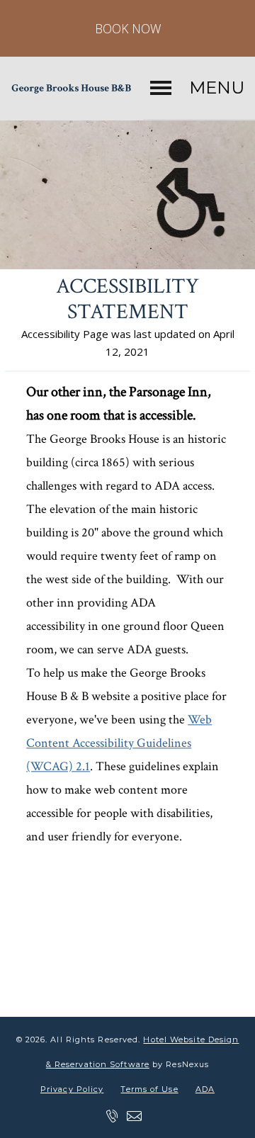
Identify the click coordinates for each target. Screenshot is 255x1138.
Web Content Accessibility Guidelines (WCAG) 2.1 (119, 742)
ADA (205, 1089)
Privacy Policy (71, 1089)
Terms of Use (149, 1089)
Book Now (128, 28)
